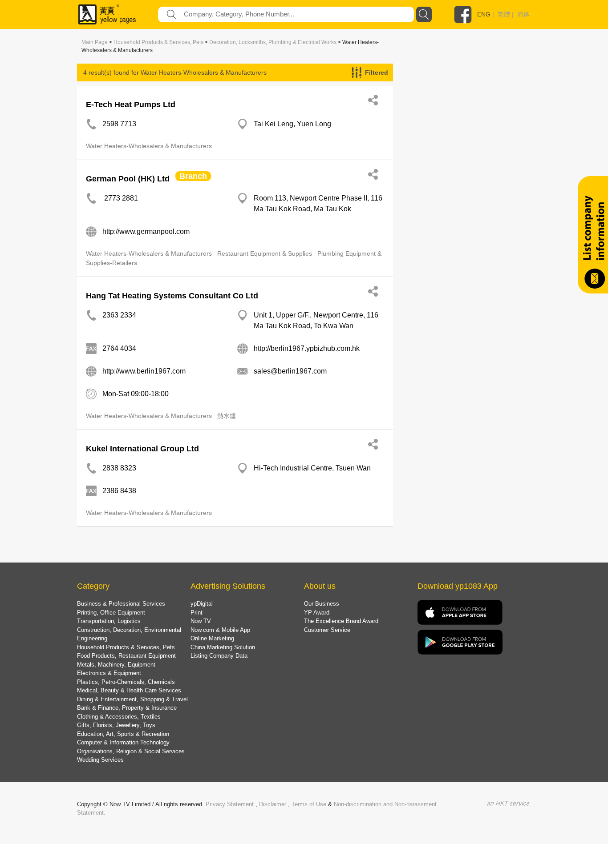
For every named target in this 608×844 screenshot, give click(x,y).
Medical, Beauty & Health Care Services (129, 690)
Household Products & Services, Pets (158, 42)
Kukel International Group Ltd (142, 448)
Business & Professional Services (121, 603)
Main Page (94, 42)
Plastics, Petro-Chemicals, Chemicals (126, 682)
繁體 (504, 14)
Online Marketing (212, 638)
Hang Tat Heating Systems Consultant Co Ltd (172, 295)
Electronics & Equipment (109, 673)
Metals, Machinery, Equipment (116, 664)
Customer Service (327, 630)
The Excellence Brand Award (341, 621)
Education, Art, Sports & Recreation (123, 734)
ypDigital (202, 603)
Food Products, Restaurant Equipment (126, 655)
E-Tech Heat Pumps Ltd (130, 104)
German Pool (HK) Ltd (128, 178)
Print (197, 612)
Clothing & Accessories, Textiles (119, 716)
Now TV (201, 621)
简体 (523, 14)
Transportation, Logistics (109, 621)
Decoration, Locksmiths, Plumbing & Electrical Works (272, 42)
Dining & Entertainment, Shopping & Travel (132, 699)
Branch (193, 176)
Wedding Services (100, 759)
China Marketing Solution (223, 647)
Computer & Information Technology (123, 742)
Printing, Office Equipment (111, 612)
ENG (483, 14)
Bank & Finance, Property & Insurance (127, 707)
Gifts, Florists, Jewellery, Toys (116, 725)
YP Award (316, 612)
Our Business (321, 603)
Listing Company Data (219, 655)
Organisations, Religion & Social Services (131, 751)
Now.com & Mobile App (220, 630)
